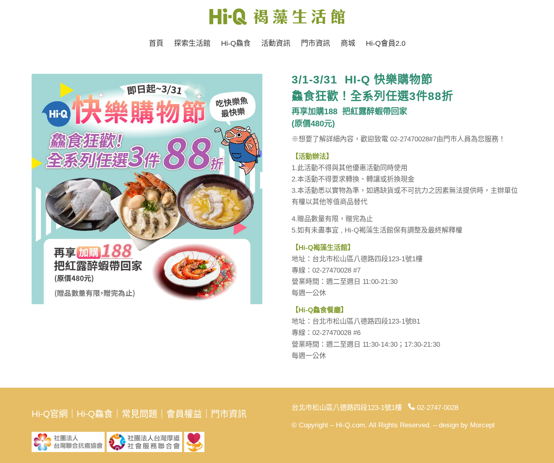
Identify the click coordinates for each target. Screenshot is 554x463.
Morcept (482, 425)
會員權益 (184, 414)
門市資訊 (229, 414)
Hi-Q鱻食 (95, 414)
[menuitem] (156, 43)
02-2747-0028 (437, 408)
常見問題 (139, 414)
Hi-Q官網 (50, 414)
